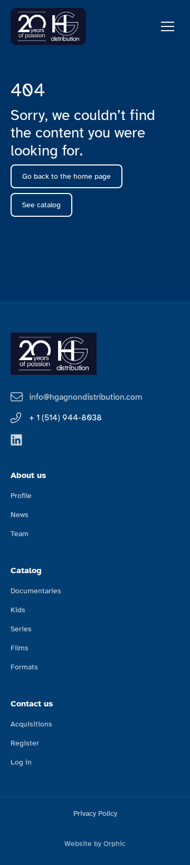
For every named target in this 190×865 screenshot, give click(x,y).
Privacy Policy (95, 813)
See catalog (41, 204)
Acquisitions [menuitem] (31, 724)
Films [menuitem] (19, 647)
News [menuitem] (19, 514)
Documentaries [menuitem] (36, 590)
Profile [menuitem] (21, 495)
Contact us (32, 703)
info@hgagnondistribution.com (85, 397)
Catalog (26, 570)
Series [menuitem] (21, 628)
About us (28, 475)
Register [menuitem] (25, 743)
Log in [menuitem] (21, 762)
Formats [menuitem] (24, 666)
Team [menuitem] (19, 533)
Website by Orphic (95, 843)
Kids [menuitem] (18, 609)
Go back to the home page (66, 176)
